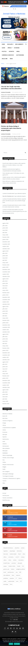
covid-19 (17, 557)
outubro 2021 (6, 357)
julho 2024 (5, 281)
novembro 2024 (6, 272)
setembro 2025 (6, 248)
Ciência (9, 47)
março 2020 (5, 401)
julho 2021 (5, 364)
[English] (2, 2)
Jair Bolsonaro (11, 572)
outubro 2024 (6, 274)
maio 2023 (5, 313)
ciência (4, 557)
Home (3, 44)
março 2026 (5, 235)
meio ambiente (6, 575)
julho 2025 (5, 253)
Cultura (5, 70)
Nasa (13, 575)
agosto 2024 (5, 278)
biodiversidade (13, 554)
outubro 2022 (6, 329)
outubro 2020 (6, 385)
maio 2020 (5, 396)
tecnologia (5, 584)
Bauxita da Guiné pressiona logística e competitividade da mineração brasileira (12, 170)
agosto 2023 (5, 306)
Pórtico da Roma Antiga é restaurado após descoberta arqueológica (11, 128)
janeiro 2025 (5, 267)
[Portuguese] (4, 2)
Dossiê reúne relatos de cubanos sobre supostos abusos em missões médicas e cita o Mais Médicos (14, 165)
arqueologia (12, 551)
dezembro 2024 (6, 269)
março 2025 (5, 262)
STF (21, 581)
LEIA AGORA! (7, 26)
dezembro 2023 (6, 297)
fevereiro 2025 (6, 265)
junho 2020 (5, 394)
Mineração (5, 450)
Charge (4, 423)
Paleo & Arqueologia (7, 455)
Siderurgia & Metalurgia (8, 473)
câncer (9, 560)
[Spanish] (6, 2)
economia (13, 563)
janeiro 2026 (5, 239)
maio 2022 (5, 341)
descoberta (20, 560)
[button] (24, 1)
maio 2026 (5, 230)
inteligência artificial (20, 569)
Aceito (10, 643)
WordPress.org (6, 500)
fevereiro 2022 (6, 348)
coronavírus (11, 557)
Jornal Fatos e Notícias (14, 14)
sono (17, 581)
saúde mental (11, 581)
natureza (18, 575)
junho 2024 (5, 283)
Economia (16, 47)
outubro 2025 (6, 246)
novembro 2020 (6, 382)
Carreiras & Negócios (8, 55)
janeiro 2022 (5, 350)
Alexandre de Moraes (8, 548)
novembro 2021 (6, 355)
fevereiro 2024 (6, 292)
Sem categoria (6, 471)
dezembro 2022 (6, 325)
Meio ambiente (19, 44)
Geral (18, 51)
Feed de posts (6, 495)
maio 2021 (5, 369)
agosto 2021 (5, 362)
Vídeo (11, 58)
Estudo (18, 566)
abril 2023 (5, 315)
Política (4, 51)
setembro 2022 (6, 332)
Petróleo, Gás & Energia (8, 457)
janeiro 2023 (5, 322)
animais (22, 548)
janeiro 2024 (5, 295)
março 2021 (5, 373)
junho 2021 (5, 366)
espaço (5, 566)
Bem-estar (5, 418)
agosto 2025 (5, 251)
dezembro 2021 (6, 352)
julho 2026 (5, 225)
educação (20, 563)
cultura (4, 560)
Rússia (20, 578)
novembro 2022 (6, 327)
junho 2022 (5, 339)
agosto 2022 (5, 334)
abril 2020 (5, 399)
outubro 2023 (6, 302)
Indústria (5, 443)
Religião (4, 467)
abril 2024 (5, 288)
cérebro (15, 560)
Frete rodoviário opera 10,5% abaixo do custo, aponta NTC (13, 174)
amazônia (17, 548)
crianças (23, 557)
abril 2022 (5, 343)
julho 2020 (5, 392)
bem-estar (5, 554)
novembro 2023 (6, 299)
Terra (11, 584)
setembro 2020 (6, 387)
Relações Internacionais (8, 464)
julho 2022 (5, 336)
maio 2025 (5, 258)
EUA (23, 566)
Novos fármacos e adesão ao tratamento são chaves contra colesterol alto (13, 182)
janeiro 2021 (5, 378)
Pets (4, 460)
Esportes (11, 51)
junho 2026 (5, 228)
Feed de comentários (7, 497)
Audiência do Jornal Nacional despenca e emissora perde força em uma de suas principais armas (15, 211)
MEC (20, 572)
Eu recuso (17, 643)
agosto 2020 (5, 389)
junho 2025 (5, 255)
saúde (4, 581)
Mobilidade (5, 453)
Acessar (4, 493)
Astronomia (19, 551)
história (12, 569)
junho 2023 (5, 311)
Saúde (3, 47)
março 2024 (5, 290)
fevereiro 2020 (6, 403)
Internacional (6, 446)
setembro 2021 (6, 359)
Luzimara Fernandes (5, 92)
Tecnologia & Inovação (8, 476)
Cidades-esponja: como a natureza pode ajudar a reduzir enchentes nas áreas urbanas (14, 178)
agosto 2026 (5, 223)
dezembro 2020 (6, 380)
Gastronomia (20, 55)
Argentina (5, 551)
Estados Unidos (12, 566)
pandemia (5, 578)
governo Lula (6, 569)
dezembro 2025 (6, 241)
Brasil (19, 554)
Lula (17, 572)
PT (16, 578)
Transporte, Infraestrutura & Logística (11, 478)
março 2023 (5, 318)
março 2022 (5, 345)
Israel (4, 572)
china (24, 554)
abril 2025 (5, 260)
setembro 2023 (6, 304)
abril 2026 (5, 232)
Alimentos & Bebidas (7, 413)
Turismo (4, 480)
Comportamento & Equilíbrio (9, 427)
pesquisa (12, 578)
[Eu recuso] (26, 641)
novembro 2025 (6, 244)
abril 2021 (5, 371)
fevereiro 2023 (6, 320)
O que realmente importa (20, 193)
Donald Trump (6, 563)
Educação (10, 44)
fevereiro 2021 (6, 376)
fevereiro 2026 (6, 237)
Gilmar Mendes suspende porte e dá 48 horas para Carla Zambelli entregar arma (14, 200)
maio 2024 (5, 285)
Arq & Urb (4, 58)
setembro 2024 (6, 276)
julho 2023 (5, 308)
